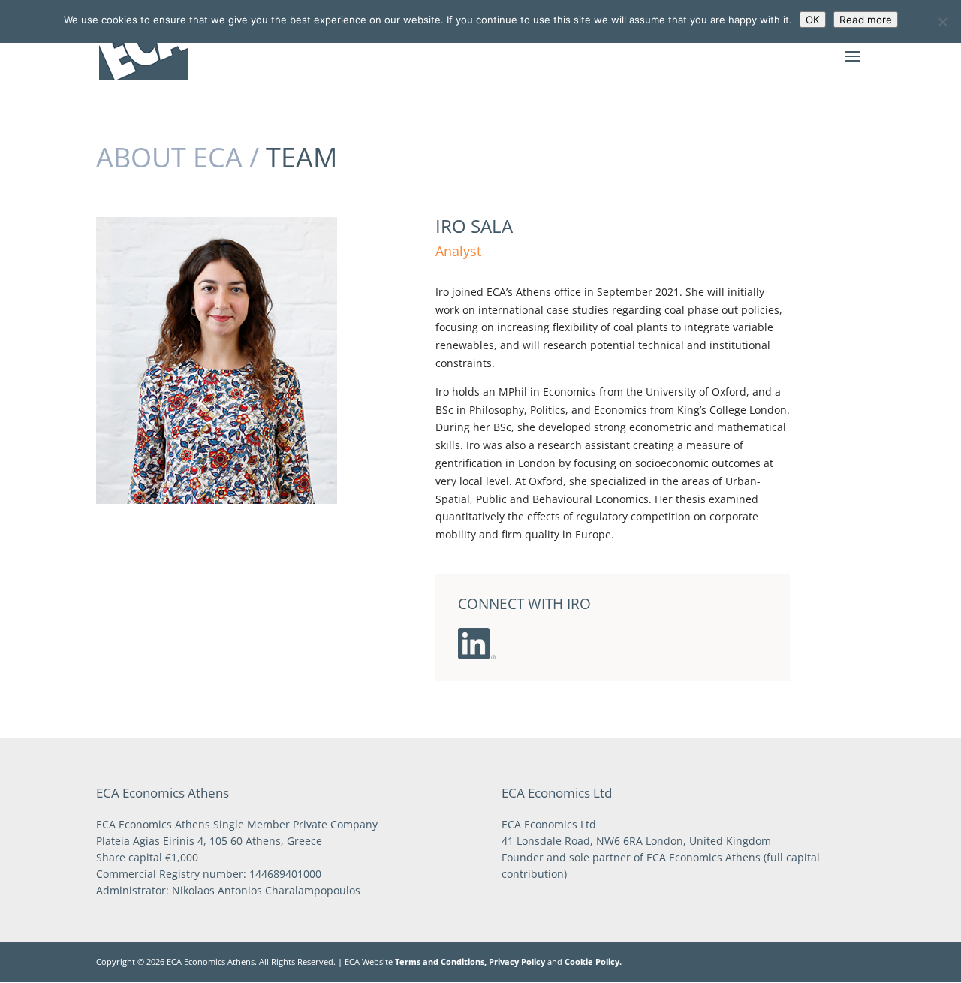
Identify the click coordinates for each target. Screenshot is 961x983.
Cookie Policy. (593, 961)
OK (813, 20)
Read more (865, 20)
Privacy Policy (517, 961)
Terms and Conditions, (441, 961)
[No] (942, 21)
